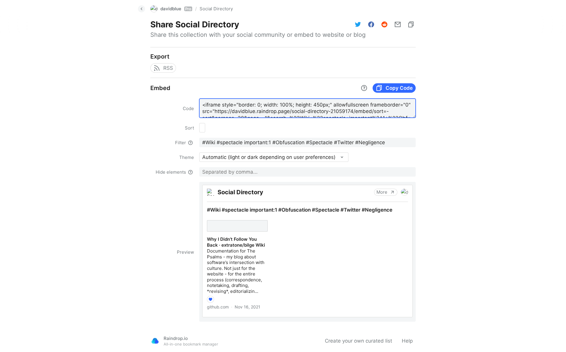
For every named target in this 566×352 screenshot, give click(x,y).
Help (407, 341)
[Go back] (141, 8)
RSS (168, 68)
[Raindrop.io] (155, 341)
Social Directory (216, 8)
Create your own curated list (358, 341)
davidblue (175, 8)
